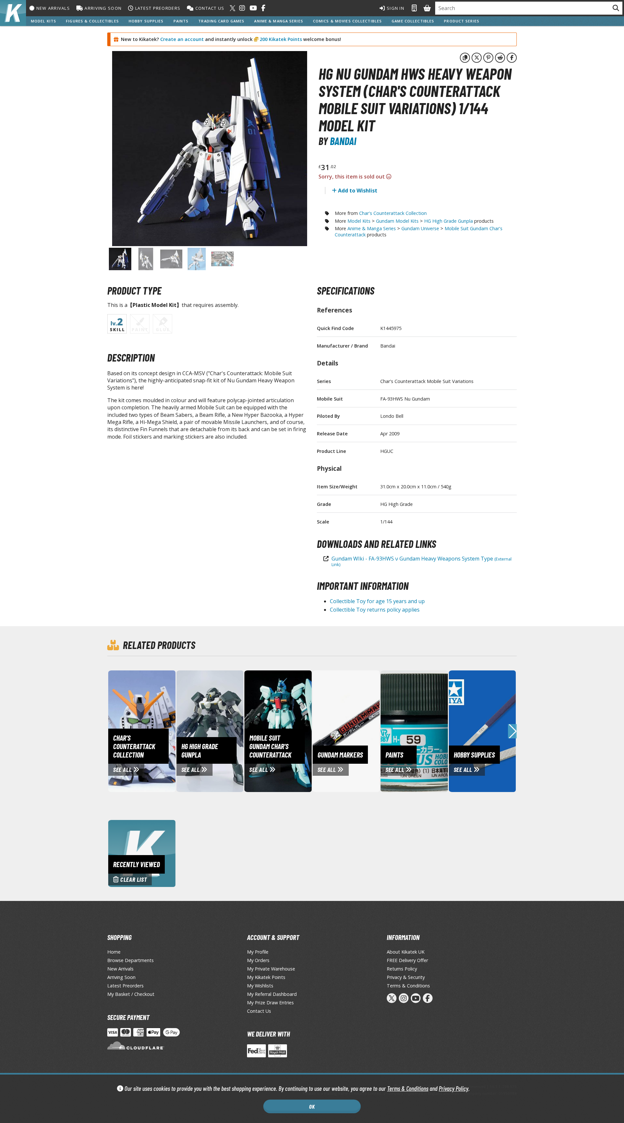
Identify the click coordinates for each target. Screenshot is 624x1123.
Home (114, 952)
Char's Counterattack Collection (393, 213)
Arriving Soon (102, 8)
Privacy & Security (406, 977)
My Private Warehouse (271, 969)
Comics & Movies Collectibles (347, 21)
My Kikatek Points (266, 977)
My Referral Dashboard (272, 994)
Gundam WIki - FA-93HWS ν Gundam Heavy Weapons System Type (422, 561)
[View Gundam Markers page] (373, 730)
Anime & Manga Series (278, 21)
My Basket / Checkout (130, 994)
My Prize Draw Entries (270, 1002)
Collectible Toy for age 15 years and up (377, 601)
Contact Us (209, 8)
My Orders (258, 960)
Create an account (182, 39)
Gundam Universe (420, 228)
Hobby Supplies (146, 21)
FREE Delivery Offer (407, 960)
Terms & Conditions (407, 1088)
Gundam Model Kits (397, 221)
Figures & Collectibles (92, 21)
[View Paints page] (441, 730)
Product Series (461, 21)
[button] (512, 731)
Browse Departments (130, 960)
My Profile (257, 952)
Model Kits (43, 21)
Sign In (394, 8)
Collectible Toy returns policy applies (375, 609)
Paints (181, 21)
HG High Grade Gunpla (448, 221)
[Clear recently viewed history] (142, 852)
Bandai (343, 141)
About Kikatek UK (405, 952)
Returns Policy (402, 969)
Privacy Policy (453, 1088)
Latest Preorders (157, 8)
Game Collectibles (413, 21)
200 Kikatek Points (280, 39)
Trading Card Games (221, 21)
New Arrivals (52, 8)
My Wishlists (260, 986)
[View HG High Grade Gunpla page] (237, 730)
